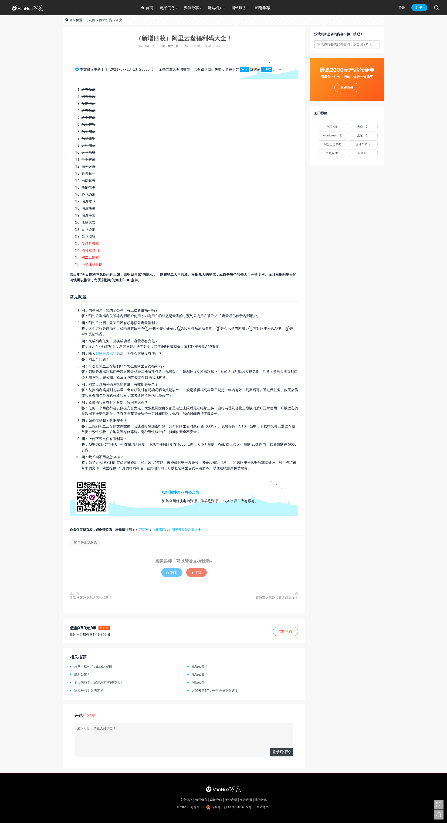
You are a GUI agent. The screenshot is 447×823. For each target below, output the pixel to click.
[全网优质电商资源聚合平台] (223, 788)
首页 (147, 7)
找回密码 (261, 800)
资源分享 (191, 7)
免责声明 (246, 800)
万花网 (90, 20)
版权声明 (231, 800)
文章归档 (186, 800)
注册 (419, 8)
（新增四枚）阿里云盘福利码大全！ (183, 38)
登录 (402, 8)
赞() (171, 572)
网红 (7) (363, 153)
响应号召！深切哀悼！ (90, 690)
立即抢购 (285, 631)
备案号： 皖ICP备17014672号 (231, 807)
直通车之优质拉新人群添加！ (277, 597)
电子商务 (167, 7)
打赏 (196, 572)
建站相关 (215, 7)
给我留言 (201, 800)
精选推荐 (262, 7)
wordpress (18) (332, 135)
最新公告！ (200, 666)
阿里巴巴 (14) (332, 144)
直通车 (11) (363, 144)
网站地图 (263, 807)
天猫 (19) (362, 126)
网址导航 (216, 800)
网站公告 (105, 20)
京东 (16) (362, 135)
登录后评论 (281, 752)
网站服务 (238, 7)
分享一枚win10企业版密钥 (93, 666)
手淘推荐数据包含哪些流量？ (91, 597)
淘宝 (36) (333, 126)
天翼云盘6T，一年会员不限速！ (215, 690)
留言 (244, 69)
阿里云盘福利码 (107, 353)
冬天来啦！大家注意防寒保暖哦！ (98, 682)
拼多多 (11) (332, 153)
